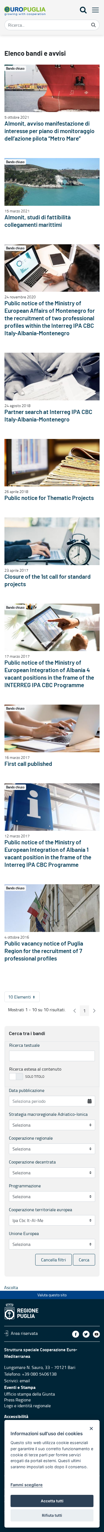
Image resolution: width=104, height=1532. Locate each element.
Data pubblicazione (26, 1090)
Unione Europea (24, 1233)
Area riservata (24, 1333)
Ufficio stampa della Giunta (29, 1394)
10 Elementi (24, 998)
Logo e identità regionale (27, 1406)
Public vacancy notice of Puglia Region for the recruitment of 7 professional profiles (43, 951)
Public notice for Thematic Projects (49, 498)
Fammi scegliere (27, 1484)
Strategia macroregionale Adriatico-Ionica (48, 1114)
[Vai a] (25, 11)
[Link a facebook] (75, 1334)
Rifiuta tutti (52, 1515)
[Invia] (93, 25)
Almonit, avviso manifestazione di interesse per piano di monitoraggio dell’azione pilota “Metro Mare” (49, 131)
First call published (28, 764)
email (25, 1381)
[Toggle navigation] (94, 9)
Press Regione (17, 1400)
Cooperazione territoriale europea (40, 1209)
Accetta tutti (52, 1501)
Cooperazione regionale (31, 1138)
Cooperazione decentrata (32, 1162)
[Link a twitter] (86, 1334)
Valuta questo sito (52, 1294)
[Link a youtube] (96, 1334)
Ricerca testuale (24, 1045)
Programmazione (25, 1186)
